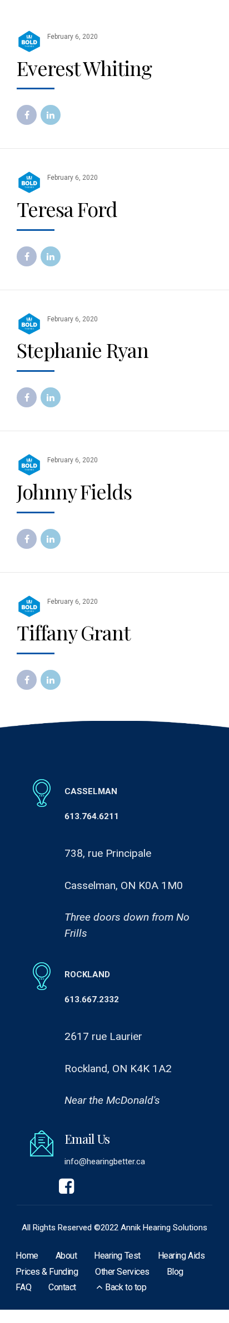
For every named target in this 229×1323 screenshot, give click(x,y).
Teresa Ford (67, 208)
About (66, 1255)
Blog (175, 1271)
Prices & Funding (47, 1271)
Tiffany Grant (73, 632)
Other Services (122, 1271)
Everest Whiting (84, 67)
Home (27, 1255)
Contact (62, 1287)
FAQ (23, 1287)
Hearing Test (117, 1255)
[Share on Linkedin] (51, 115)
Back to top (125, 1287)
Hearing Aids (181, 1255)
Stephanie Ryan (82, 349)
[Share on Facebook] (27, 115)
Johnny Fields (74, 491)
